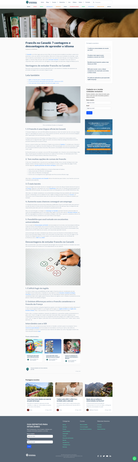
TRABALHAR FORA (100, 6)
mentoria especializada (32, 328)
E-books (99, 424)
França (29, 188)
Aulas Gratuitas (101, 429)
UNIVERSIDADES (49, 6)
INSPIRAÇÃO (58, 6)
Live (69, 2)
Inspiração (65, 433)
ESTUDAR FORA (91, 6)
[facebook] (98, 456)
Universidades (66, 431)
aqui (39, 331)
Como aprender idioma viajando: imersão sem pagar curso (43, 83)
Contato (87, 2)
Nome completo (90, 100)
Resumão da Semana (68, 438)
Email (87, 105)
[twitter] (104, 456)
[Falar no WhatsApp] (134, 458)
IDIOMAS (35, 6)
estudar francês (53, 59)
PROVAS (41, 6)
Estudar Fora (66, 442)
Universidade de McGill (41, 225)
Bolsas (64, 424)
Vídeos (74, 2)
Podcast (99, 427)
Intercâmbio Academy (85, 429)
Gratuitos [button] (62, 2)
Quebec (62, 144)
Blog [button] (47, 2)
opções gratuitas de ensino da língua (45, 165)
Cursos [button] (54, 2)
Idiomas (65, 427)
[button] (49, 2)
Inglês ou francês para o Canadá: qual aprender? (41, 79)
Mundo (64, 440)
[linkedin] (110, 456)
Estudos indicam (72, 212)
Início (42, 2)
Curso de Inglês (84, 427)
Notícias (65, 447)
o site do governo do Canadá (40, 178)
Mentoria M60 (83, 424)
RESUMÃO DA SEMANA (74, 6)
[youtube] (107, 456)
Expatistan (53, 188)
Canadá (29, 54)
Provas (64, 429)
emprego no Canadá (52, 211)
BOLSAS (28, 6)
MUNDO (83, 6)
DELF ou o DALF (40, 237)
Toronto (71, 194)
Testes (64, 435)
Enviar (29, 446)
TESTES (65, 6)
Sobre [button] (80, 2)
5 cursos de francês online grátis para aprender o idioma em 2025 (45, 81)
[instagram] (101, 456)
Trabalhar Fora (66, 444)
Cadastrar (89, 112)
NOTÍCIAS (109, 6)
